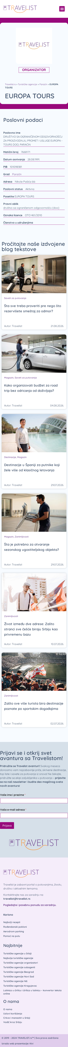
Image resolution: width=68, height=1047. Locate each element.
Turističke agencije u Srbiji (17, 953)
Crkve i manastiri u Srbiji (16, 1017)
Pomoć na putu (11, 936)
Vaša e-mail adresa (13, 809)
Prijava (7, 825)
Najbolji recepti (11, 922)
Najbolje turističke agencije (18, 958)
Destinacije (10, 457)
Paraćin (43, 84)
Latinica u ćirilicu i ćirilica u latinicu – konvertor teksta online (32, 992)
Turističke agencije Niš (15, 981)
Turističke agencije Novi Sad (18, 976)
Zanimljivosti (22, 536)
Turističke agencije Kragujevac (20, 985)
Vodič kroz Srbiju (12, 1022)
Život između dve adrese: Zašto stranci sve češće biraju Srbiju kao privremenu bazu (31, 629)
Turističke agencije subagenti (19, 967)
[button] (62, 9)
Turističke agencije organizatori (20, 962)
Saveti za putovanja (15, 298)
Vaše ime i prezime (12, 794)
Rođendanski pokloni (15, 926)
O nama (7, 1009)
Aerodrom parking (13, 931)
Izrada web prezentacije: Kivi (17, 1043)
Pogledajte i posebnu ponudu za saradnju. (29, 905)
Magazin (9, 377)
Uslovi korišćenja (12, 1013)
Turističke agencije (27, 84)
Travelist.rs (10, 84)
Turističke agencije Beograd (18, 971)
